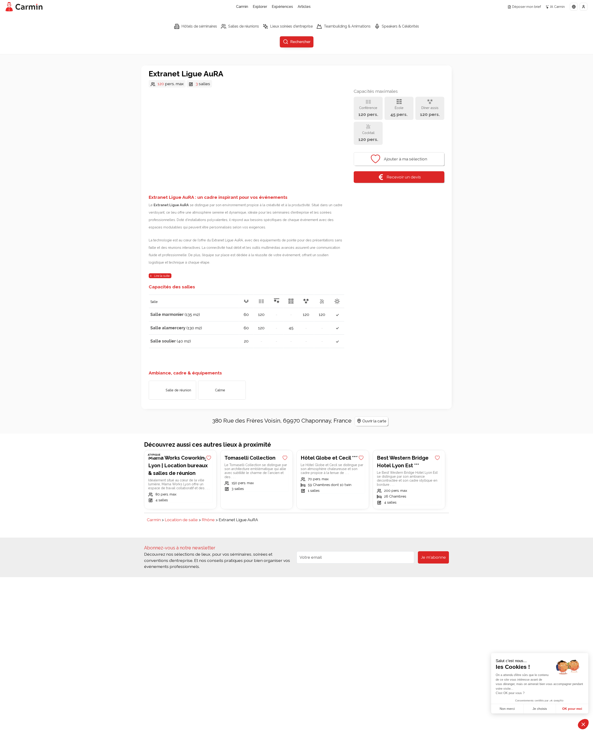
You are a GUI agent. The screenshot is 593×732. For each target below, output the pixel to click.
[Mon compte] (583, 7)
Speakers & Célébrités (400, 26)
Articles (304, 6)
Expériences (282, 6)
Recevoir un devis (404, 176)
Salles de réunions (243, 26)
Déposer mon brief (526, 7)
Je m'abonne (433, 557)
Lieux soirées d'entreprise (291, 26)
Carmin (242, 6)
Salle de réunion (178, 390)
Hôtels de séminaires (199, 26)
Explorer (260, 6)
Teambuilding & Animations (347, 26)
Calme (220, 390)
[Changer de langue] (574, 7)
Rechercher (300, 42)
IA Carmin (557, 7)
